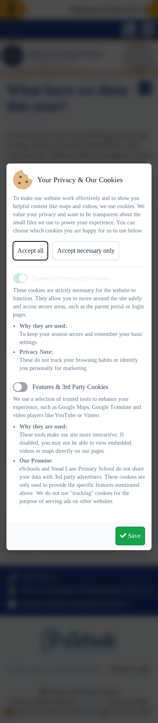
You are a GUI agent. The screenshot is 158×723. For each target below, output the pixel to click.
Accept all (30, 250)
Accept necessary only (86, 250)
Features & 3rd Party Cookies (70, 386)
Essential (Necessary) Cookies (71, 278)
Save (133, 535)
